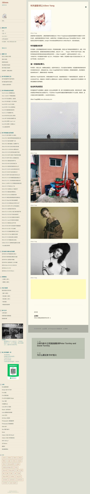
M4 (3, 473)
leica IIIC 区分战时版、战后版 (9, 98)
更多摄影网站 (5, 449)
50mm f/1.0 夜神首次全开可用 (9, 222)
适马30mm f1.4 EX (6, 268)
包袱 (3, 30)
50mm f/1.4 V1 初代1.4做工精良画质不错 (11, 211)
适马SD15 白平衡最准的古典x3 (9, 253)
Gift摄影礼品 (5, 403)
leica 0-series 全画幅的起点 (8, 92)
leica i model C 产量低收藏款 (8, 95)
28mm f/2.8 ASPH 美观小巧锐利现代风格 (11, 155)
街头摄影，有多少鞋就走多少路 (9, 41)
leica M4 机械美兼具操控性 (8, 109)
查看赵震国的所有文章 (43, 317)
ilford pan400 (11, 464)
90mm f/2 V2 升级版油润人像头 (9, 239)
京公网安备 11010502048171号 (13, 492)
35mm (15, 457)
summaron (12, 479)
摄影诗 (3, 446)
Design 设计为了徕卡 (7, 389)
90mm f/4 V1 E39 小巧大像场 (9, 228)
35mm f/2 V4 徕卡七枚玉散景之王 (10, 172)
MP (19, 473)
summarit (5, 479)
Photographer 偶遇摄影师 (8, 420)
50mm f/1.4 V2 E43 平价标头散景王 (10, 214)
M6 (7, 473)
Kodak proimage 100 (8, 467)
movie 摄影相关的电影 (7, 412)
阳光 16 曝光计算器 (6, 56)
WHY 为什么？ (5, 440)
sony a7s (19, 476)
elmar (14, 460)
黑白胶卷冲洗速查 (6, 64)
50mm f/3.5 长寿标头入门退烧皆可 (10, 189)
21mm (4, 457)
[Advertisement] (58, 289)
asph (9, 460)
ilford (4, 464)
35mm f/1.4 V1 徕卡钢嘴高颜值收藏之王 (11, 177)
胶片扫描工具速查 (6, 67)
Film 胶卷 (4, 392)
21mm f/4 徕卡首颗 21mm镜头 (9, 135)
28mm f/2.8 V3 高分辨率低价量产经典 (10, 152)
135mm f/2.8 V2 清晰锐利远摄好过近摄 (11, 242)
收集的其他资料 (6, 304)
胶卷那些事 (4, 318)
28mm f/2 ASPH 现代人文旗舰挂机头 (10, 157)
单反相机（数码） (7, 296)
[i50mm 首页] (4, 16)
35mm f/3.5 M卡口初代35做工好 (9, 163)
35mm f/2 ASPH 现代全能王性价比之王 (11, 174)
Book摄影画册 (5, 386)
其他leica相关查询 (7, 84)
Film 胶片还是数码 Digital (8, 398)
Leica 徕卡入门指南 (6, 406)
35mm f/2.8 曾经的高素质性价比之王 (10, 166)
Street (3, 432)
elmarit (19, 460)
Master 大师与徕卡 (6, 409)
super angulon (13, 482)
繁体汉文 (4, 48)
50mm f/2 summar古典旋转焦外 (9, 194)
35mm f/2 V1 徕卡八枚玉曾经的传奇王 (11, 169)
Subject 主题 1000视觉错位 (8, 437)
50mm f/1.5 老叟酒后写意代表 (9, 208)
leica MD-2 (4, 36)
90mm (4, 460)
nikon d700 (5, 476)
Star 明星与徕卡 (5, 429)
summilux (5, 482)
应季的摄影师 (5, 39)
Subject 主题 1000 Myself (8, 435)
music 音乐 (4, 415)
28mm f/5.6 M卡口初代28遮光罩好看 (10, 146)
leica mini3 (11, 470)
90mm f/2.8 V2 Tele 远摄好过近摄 (10, 234)
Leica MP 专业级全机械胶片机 (9, 118)
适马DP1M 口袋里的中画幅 (8, 259)
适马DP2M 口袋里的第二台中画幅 (9, 262)
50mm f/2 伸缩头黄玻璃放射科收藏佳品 (11, 197)
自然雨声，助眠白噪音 (7, 70)
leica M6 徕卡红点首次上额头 (8, 115)
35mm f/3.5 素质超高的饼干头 (9, 160)
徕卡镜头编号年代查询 (7, 81)
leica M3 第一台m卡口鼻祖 (8, 104)
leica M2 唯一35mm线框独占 (8, 107)
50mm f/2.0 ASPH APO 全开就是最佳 (10, 206)
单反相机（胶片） (7, 298)
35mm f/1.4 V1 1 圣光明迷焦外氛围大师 (11, 180)
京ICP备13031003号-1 (13, 491)
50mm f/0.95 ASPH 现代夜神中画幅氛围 (11, 225)
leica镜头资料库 (6, 245)
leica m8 (5, 470)
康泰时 (66, 328)
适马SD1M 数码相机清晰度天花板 (9, 256)
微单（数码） (6, 293)
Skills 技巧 (4, 426)
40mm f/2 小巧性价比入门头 (8, 186)
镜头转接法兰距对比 (6, 290)
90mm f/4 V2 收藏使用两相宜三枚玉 (10, 231)
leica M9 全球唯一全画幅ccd (8, 124)
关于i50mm (4, 443)
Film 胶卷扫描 (5, 395)
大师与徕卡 (4, 312)
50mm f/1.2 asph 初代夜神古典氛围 (10, 220)
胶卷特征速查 (5, 62)
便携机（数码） (6, 282)
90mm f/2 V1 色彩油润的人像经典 (10, 237)
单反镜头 (5, 301)
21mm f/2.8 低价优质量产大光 (9, 140)
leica (16, 467)
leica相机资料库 (6, 126)
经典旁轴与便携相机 (6, 315)
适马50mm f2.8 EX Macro (8, 270)
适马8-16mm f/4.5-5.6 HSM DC (9, 265)
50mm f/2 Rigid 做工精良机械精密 (10, 200)
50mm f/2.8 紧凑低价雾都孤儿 (9, 191)
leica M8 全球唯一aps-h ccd (8, 121)
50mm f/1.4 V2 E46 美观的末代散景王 (11, 217)
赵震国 (45, 328)
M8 (11, 473)
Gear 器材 (4, 401)
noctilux (12, 476)
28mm (9, 457)
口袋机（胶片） (6, 279)
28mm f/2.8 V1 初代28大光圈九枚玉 (10, 149)
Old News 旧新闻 (6, 418)
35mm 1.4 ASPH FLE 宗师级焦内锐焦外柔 (12, 183)
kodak (17, 464)
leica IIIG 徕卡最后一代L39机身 (9, 101)
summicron (19, 479)
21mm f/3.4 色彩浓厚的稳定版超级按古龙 (11, 138)
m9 (15, 473)
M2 (17, 470)
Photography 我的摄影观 (8, 423)
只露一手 (4, 33)
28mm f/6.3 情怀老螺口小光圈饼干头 (10, 143)
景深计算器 (4, 59)
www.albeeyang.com (46, 99)
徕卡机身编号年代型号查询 (8, 78)
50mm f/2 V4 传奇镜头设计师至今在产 (11, 203)
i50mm (5, 2)
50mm (20, 457)
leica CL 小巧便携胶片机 (7, 112)
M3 (21, 470)
